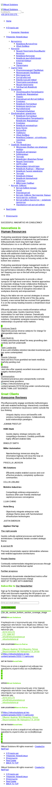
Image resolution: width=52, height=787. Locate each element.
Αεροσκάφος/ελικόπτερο (28, 166)
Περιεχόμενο (22, 65)
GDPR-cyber (21, 164)
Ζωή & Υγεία (16, 68)
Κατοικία (15, 48)
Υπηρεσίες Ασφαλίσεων (17, 37)
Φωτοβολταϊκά (23, 108)
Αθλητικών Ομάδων (25, 183)
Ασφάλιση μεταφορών (26, 152)
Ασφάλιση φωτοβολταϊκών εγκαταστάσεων (28, 59)
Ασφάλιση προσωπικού (26, 178)
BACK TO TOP (12, 763)
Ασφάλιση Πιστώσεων (26, 104)
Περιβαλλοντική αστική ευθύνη (30, 205)
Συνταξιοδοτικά (23, 77)
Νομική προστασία (24, 84)
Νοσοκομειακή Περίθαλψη (28, 72)
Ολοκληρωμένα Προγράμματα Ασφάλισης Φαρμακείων (29, 93)
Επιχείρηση (16, 89)
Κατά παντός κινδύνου (26, 197)
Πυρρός (19, 96)
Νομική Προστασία (24, 161)
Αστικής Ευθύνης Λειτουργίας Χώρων (33, 195)
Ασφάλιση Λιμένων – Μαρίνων (30, 168)
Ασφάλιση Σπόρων (24, 176)
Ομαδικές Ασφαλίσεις (21, 144)
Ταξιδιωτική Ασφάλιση (26, 87)
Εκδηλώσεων (22, 154)
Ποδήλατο (20, 132)
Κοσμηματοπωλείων (25, 111)
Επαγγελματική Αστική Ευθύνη (30, 99)
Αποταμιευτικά (23, 75)
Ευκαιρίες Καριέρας (20, 32)
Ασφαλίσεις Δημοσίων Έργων (29, 159)
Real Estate (11, 209)
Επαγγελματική (23, 193)
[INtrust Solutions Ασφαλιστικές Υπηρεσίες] (26, 656)
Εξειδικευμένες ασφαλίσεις (23, 113)
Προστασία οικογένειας (27, 82)
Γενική (19, 190)
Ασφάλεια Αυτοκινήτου (26, 44)
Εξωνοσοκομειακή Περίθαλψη (29, 70)
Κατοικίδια (21, 130)
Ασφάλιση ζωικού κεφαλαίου (29, 171)
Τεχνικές (20, 156)
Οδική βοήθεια (22, 46)
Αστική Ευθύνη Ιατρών (26, 188)
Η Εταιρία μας (12, 28)
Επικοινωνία (11, 216)
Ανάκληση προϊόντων (26, 106)
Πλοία (19, 142)
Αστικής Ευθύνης (19, 185)
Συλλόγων (20, 180)
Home (8, 21)
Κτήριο (19, 63)
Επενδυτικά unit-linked (26, 80)
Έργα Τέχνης (22, 128)
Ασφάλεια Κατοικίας (25, 56)
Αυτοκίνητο (16, 41)
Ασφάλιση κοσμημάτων (26, 125)
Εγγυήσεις (20, 101)
